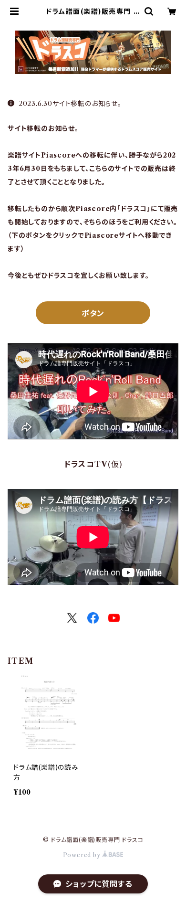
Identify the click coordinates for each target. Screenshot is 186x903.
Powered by (83, 855)
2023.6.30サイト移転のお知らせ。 (70, 103)
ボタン (93, 313)
